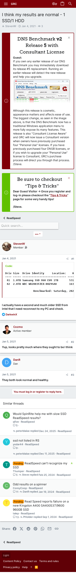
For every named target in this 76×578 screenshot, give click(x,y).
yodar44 (18, 444)
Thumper (18, 471)
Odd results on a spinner (30, 484)
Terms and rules (49, 561)
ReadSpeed (28, 421)
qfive (16, 421)
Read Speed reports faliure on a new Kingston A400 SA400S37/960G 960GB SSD (41, 505)
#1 (72, 258)
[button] (6, 3)
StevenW (10, 26)
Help (25, 567)
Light (6, 555)
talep (16, 513)
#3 (72, 374)
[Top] (31, 567)
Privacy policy (11, 567)
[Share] (67, 259)
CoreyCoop (20, 488)
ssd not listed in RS (26, 440)
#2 (72, 341)
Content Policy (12, 561)
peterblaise (23, 431)
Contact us (30, 561)
